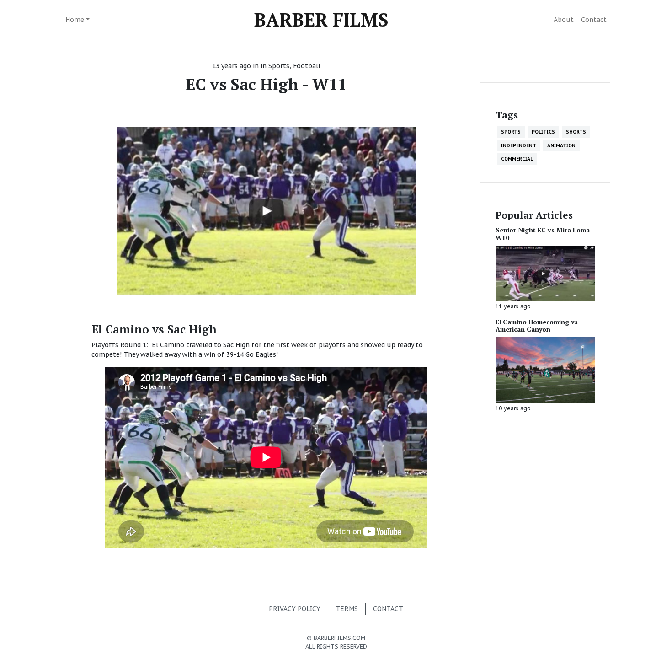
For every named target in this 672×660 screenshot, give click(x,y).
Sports (278, 66)
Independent (518, 145)
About (564, 20)
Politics (543, 132)
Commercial (517, 159)
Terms (347, 609)
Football (306, 66)
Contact (594, 20)
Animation (561, 145)
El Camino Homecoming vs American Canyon (537, 325)
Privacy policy (294, 609)
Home (74, 20)
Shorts (576, 132)
